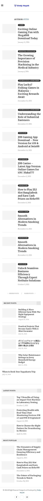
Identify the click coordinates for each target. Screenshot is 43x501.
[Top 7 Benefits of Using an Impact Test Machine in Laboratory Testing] (8, 400)
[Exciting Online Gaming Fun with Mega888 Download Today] (9, 28)
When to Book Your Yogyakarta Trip (18, 372)
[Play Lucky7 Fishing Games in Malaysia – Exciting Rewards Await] (9, 84)
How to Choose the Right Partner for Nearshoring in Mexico (28, 428)
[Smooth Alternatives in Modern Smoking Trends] (9, 215)
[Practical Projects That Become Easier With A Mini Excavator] (9, 329)
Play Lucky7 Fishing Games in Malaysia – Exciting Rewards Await (28, 90)
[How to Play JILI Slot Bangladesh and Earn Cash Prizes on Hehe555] (9, 189)
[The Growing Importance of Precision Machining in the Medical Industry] (9, 54)
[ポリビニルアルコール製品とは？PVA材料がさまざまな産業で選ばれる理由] (9, 344)
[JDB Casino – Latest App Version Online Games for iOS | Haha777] (9, 162)
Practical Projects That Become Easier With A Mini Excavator (28, 328)
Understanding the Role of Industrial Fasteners (29, 117)
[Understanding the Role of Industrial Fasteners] (9, 113)
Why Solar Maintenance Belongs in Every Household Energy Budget (29, 358)
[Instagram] (26, 497)
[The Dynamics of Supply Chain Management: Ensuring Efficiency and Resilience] (8, 450)
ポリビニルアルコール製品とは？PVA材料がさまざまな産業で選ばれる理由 (29, 343)
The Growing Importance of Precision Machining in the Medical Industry (28, 61)
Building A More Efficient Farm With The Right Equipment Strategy (29, 313)
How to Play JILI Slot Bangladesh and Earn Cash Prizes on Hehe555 (28, 465)
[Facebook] (16, 497)
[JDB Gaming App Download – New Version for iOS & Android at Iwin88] (9, 136)
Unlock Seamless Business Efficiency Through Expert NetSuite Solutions (29, 274)
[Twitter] (21, 497)
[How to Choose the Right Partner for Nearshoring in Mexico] (8, 428)
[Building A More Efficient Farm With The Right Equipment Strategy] (9, 313)
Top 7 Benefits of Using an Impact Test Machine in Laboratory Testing (28, 400)
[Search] (41, 6)
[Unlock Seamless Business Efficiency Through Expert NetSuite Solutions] (9, 267)
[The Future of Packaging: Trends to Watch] (8, 478)
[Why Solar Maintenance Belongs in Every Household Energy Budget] (9, 358)
